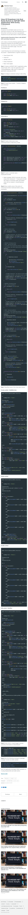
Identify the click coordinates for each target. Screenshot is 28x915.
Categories (10, 901)
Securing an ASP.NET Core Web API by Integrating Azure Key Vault (14, 826)
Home (18, 2)
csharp (12, 778)
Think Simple (4, 2)
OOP (21, 906)
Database (16, 906)
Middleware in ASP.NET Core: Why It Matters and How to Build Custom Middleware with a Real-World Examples (13, 890)
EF (17, 780)
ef (15, 778)
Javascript (14, 903)
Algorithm (12, 908)
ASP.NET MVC (9, 780)
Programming (18, 901)
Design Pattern (4, 908)
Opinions (3, 910)
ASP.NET (3, 903)
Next (20, 794)
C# (14, 780)
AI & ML (8, 903)
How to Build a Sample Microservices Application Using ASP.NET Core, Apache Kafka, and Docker (13, 847)
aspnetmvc (7, 778)
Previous (7, 794)
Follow (25, 10)
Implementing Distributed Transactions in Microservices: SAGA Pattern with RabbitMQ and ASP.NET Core (13, 868)
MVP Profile (3, 901)
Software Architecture (6, 906)
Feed (8, 910)
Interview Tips (20, 908)
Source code (4, 773)
